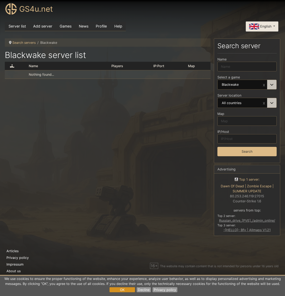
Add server (42, 26)
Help (118, 26)
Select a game (228, 77)
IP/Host (223, 132)
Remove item (264, 85)
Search (247, 151)
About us (13, 271)
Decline (144, 290)
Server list (17, 26)
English (265, 26)
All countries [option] (231, 103)
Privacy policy (165, 290)
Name (222, 59)
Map (220, 114)
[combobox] (247, 85)
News (83, 26)
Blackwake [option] (230, 84)
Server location (229, 95)
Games (66, 26)
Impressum (15, 264)
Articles (12, 251)
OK (122, 290)
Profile (101, 26)
